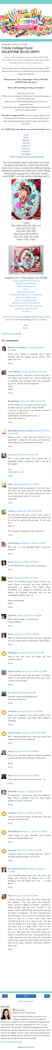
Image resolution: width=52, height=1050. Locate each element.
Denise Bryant (14, 831)
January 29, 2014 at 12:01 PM (25, 455)
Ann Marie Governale (17, 869)
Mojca (10, 634)
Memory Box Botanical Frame (26, 300)
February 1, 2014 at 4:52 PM (29, 813)
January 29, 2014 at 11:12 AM (34, 372)
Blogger (31, 1047)
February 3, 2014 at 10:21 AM (25, 896)
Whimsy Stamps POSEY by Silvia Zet (26, 281)
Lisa (10, 455)
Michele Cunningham (17, 347)
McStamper (13, 653)
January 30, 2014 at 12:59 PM (30, 711)
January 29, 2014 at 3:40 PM (26, 578)
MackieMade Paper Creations (21, 431)
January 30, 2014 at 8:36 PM (33, 733)
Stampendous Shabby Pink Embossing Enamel (26, 306)
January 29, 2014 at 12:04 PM (26, 484)
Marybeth (12, 791)
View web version (26, 1001)
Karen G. (26, 149)
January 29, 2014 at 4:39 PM (26, 634)
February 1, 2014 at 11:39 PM (34, 831)
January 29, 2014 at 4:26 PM (29, 615)
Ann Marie (26, 154)
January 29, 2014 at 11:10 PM (31, 653)
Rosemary (26, 151)
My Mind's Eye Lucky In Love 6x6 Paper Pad (25, 295)
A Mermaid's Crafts (16, 472)
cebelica (11, 511)
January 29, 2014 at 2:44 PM (26, 562)
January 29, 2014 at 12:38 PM (29, 511)
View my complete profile (11, 1042)
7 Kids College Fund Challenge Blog (26, 157)
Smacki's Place (14, 671)
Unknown (12, 711)
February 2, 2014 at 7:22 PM (29, 850)
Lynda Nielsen (14, 372)
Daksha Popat (14, 733)
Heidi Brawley (14, 543)
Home (26, 996)
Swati (10, 775)
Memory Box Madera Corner (26, 297)
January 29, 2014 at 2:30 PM (33, 543)
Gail (9, 896)
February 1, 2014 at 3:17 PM (29, 791)
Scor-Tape (26, 311)
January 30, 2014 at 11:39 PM (26, 775)
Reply (10, 363)
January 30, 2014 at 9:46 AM (23, 693)
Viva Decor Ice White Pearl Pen (26, 309)
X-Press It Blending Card (26, 286)
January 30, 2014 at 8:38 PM (26, 751)
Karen (10, 578)
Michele (26, 143)
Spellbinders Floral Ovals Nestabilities (26, 303)
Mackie (26, 140)
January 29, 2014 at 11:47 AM (32, 401)
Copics (25, 289)
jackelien (12, 615)
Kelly (26, 137)
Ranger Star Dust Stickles (26, 292)
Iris (9, 693)
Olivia (10, 562)
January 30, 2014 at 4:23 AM (34, 671)
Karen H (26, 146)
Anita (26, 135)
